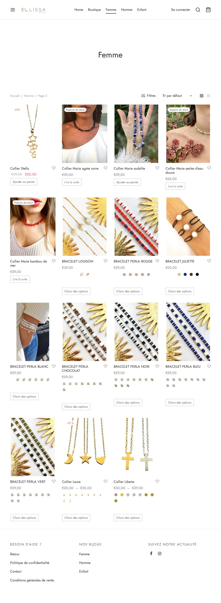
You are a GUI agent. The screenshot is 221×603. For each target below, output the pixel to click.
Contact (15, 571)
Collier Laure (71, 481)
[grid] (201, 95)
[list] (208, 95)
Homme (126, 9)
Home (78, 9)
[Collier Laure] (84, 447)
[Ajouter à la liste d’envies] (53, 168)
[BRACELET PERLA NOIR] (136, 332)
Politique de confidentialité (29, 562)
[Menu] (12, 10)
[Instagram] (159, 553)
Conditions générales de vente (32, 580)
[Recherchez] (197, 9)
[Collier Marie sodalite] (136, 134)
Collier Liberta (124, 481)
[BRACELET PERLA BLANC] (32, 332)
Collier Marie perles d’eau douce (184, 170)
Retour (14, 554)
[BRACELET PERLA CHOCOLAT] (84, 332)
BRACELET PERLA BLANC (29, 366)
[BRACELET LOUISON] (84, 226)
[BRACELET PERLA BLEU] (188, 332)
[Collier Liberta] (136, 447)
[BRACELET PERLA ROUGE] (136, 226)
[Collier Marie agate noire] (84, 134)
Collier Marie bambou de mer (28, 263)
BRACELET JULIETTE (180, 261)
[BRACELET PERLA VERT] (32, 447)
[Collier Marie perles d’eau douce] (188, 134)
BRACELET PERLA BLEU (183, 366)
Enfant (141, 9)
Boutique (94, 9)
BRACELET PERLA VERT (27, 481)
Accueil (15, 96)
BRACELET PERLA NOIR (131, 366)
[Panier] (208, 9)
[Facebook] (151, 553)
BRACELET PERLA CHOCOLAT (75, 368)
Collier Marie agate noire (80, 168)
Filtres (151, 95)
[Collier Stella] (32, 134)
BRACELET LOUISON (77, 261)
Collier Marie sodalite (129, 168)
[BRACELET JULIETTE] (188, 226)
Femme (111, 9)
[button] (24, 181)
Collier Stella (19, 168)
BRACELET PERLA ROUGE (133, 261)
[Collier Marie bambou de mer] (32, 226)
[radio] (81, 274)
